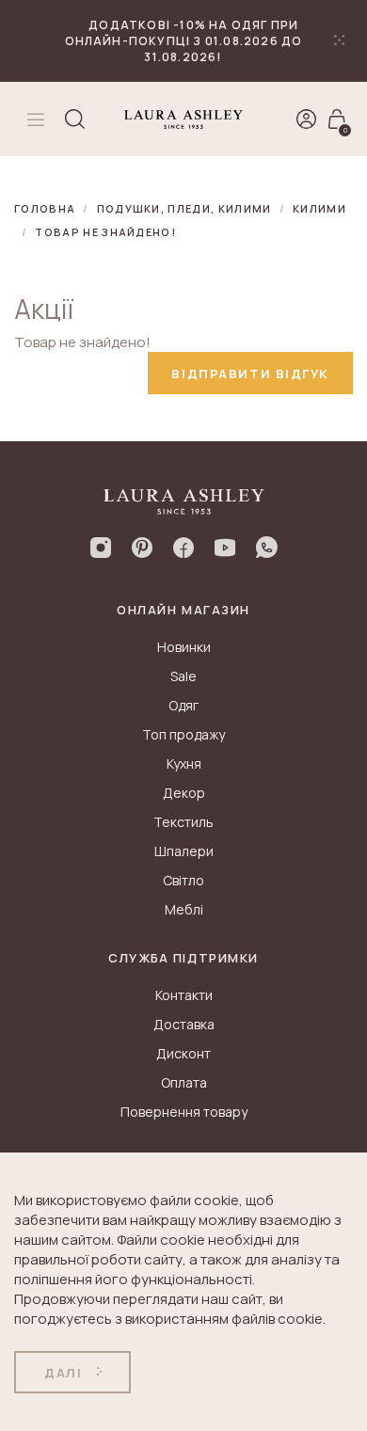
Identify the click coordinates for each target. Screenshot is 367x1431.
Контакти (184, 995)
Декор (184, 793)
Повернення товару (183, 1112)
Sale (183, 676)
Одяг (183, 705)
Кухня (184, 763)
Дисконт (183, 1053)
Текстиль (183, 822)
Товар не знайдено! (105, 232)
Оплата (184, 1082)
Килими (319, 208)
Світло (183, 880)
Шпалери (184, 851)
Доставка (184, 1024)
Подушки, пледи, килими (184, 208)
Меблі (184, 909)
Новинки (184, 647)
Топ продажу (183, 734)
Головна (44, 208)
